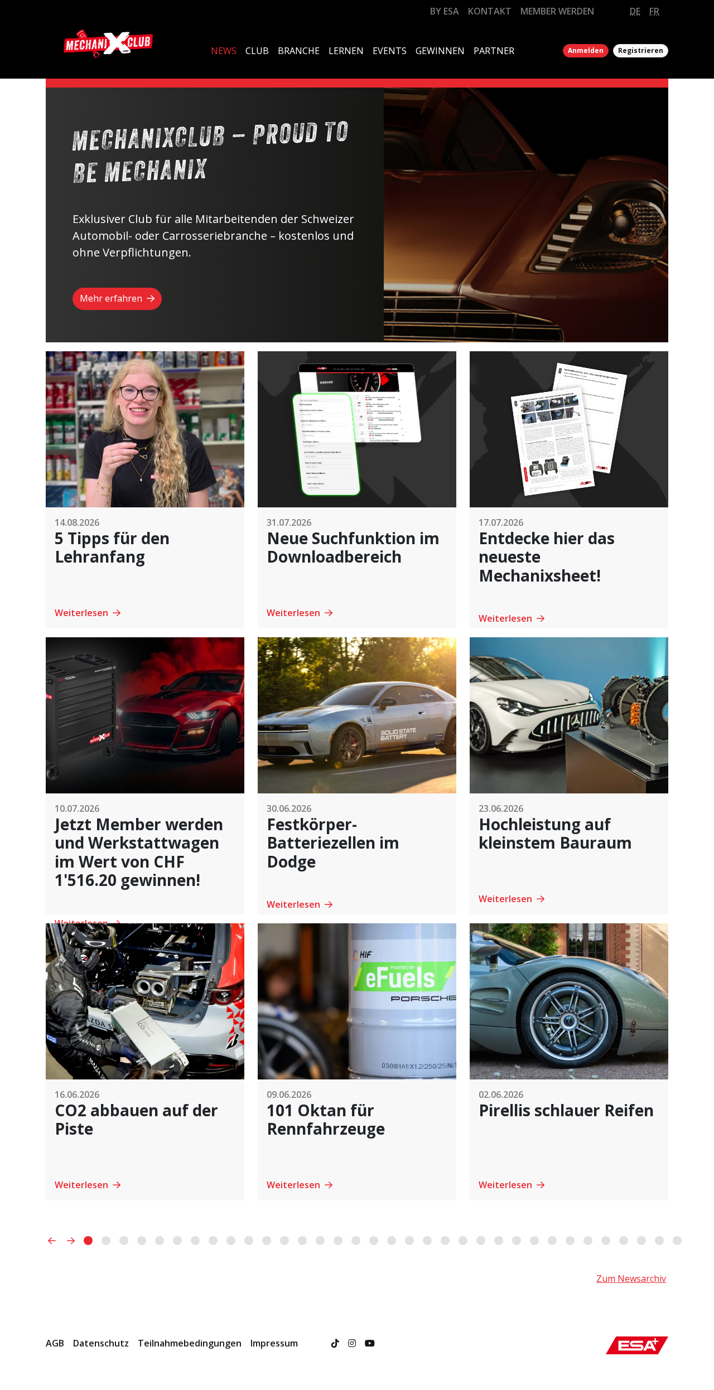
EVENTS (390, 51)
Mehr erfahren (112, 298)
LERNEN (346, 51)
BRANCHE (299, 51)
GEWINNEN (440, 51)
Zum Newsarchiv (631, 1278)
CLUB (257, 51)
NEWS (224, 51)
